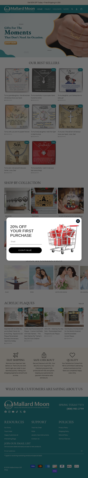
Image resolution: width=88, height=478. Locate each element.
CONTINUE (25, 250)
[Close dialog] (78, 221)
